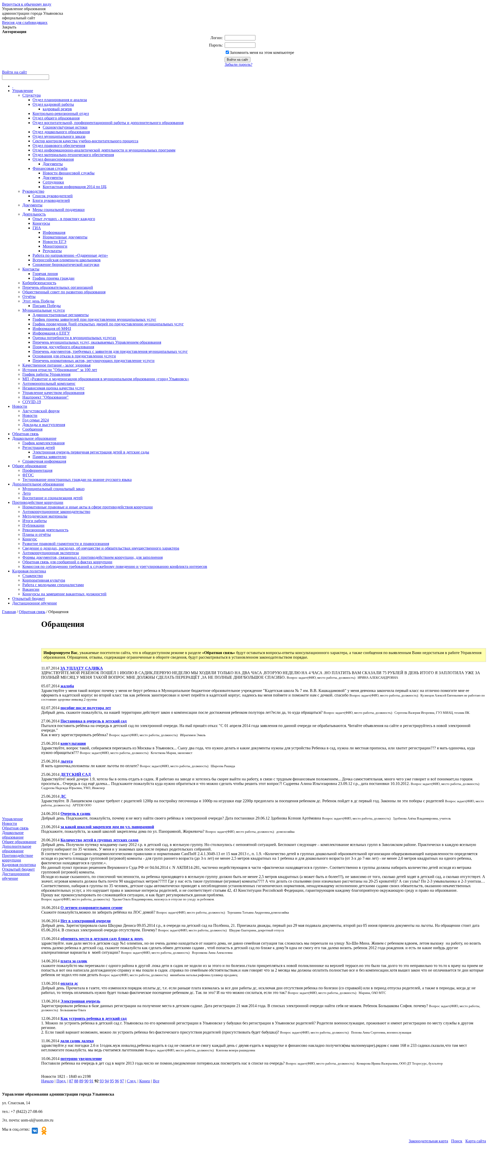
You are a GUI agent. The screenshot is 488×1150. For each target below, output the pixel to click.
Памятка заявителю (49, 457)
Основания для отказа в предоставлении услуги (74, 356)
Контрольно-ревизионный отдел (61, 113)
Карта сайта (475, 1141)
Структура (31, 95)
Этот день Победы (38, 301)
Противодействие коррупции (37, 502)
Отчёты (29, 296)
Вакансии (30, 589)
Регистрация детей (38, 447)
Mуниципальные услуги (43, 310)
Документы (53, 164)
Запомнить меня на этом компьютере (262, 52)
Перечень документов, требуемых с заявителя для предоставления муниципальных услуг (110, 351)
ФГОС (28, 475)
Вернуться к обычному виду (26, 4)
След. (131, 1081)
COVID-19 (31, 402)
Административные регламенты (61, 315)
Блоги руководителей (51, 200)
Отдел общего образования (56, 118)
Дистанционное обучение (34, 603)
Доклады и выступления (43, 424)
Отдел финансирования (53, 159)
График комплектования (43, 443)
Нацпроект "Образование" (45, 397)
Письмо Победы (47, 306)
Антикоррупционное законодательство (56, 511)
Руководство (33, 191)
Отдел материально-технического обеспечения (73, 155)
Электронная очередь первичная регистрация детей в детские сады (91, 452)
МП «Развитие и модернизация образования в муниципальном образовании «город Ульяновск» (105, 379)
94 (107, 1081)
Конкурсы (41, 223)
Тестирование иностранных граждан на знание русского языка (77, 479)
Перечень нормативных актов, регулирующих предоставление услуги (94, 360)
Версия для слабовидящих (25, 22)
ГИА (37, 228)
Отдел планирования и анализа (60, 100)
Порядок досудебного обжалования (63, 347)
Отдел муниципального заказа (59, 136)
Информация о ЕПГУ (51, 333)
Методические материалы (44, 516)
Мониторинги (55, 246)
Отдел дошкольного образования (61, 132)
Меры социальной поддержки (59, 209)
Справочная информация (44, 461)
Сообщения (32, 429)
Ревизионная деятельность (45, 530)
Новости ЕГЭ (54, 241)
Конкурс (29, 539)
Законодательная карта (428, 1141)
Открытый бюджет (28, 598)
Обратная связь (25, 434)
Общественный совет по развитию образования (63, 292)
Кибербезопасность (39, 283)
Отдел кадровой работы (53, 104)
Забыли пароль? (238, 64)
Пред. (61, 1081)
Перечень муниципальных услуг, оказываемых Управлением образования (97, 342)
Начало (47, 1081)
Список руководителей (53, 196)
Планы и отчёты (36, 534)
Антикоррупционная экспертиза (50, 553)
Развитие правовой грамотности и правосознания (65, 543)
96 (117, 1081)
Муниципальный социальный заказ (53, 489)
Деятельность (34, 214)
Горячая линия (45, 273)
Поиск (456, 1141)
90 (86, 1081)
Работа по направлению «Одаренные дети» (70, 255)
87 (71, 1081)
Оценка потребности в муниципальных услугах (74, 338)
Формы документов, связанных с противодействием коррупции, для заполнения (92, 557)
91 (91, 1081)
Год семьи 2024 (35, 420)
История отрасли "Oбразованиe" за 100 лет (59, 370)
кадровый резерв (57, 109)
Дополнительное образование (38, 484)
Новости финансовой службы (69, 173)
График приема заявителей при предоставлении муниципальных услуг (94, 319)
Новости (19, 406)
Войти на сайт (14, 72)
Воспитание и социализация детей (52, 498)
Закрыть (9, 27)
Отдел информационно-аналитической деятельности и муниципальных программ (104, 150)
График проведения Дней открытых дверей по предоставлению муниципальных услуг (108, 324)
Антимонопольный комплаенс (48, 383)
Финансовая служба (50, 168)
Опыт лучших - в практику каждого (64, 219)
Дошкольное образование (34, 438)
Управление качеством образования (53, 392)
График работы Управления (46, 374)
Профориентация (37, 470)
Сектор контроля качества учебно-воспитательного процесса (85, 141)
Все (156, 1081)
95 (112, 1081)
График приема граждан (53, 278)
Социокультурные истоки (65, 127)
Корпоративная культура (43, 580)
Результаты (52, 251)
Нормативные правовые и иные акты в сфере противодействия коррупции (87, 507)
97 (122, 1081)
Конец (144, 1081)
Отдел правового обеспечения (59, 145)
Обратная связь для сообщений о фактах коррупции (67, 562)
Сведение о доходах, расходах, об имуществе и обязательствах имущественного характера (100, 548)
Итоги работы (34, 521)
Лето (26, 493)
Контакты (30, 269)
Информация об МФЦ (52, 328)
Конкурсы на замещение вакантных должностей (64, 594)
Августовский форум (40, 411)
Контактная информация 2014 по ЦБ (74, 187)
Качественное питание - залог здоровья (56, 365)
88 (76, 1081)
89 (81, 1081)
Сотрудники (53, 182)
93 (102, 1081)
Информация (54, 232)
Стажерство (32, 575)
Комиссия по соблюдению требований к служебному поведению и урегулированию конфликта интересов (114, 566)
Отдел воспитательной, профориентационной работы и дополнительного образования (108, 122)
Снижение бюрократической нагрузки (66, 264)
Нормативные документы (65, 237)
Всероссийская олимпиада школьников (67, 260)
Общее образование (29, 466)
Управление (22, 90)
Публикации (33, 525)
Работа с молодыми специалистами (53, 585)
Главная (9, 612)
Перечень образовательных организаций (57, 287)
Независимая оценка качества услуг (53, 388)
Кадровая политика (29, 571)
